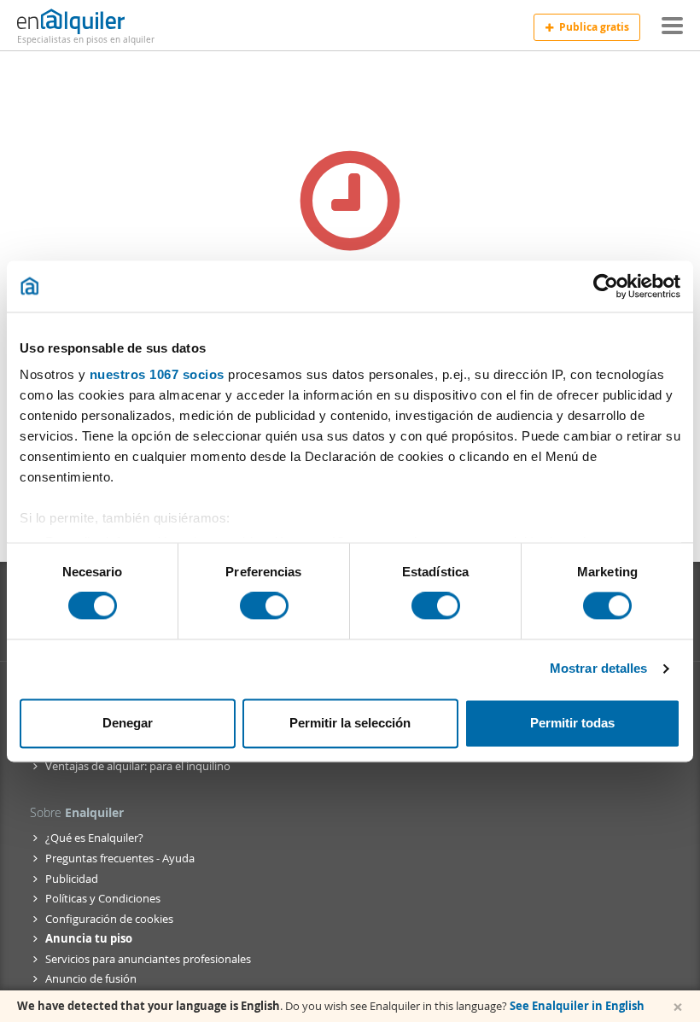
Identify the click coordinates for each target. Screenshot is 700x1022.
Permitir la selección (350, 722)
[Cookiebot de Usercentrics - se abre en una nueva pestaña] (605, 286)
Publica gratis (594, 27)
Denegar (127, 722)
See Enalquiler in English (577, 1005)
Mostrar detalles (599, 669)
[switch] (264, 606)
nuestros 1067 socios (157, 374)
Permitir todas (572, 722)
